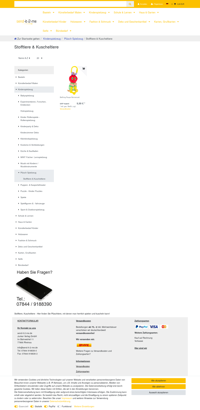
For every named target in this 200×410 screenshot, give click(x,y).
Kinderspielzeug (98, 12)
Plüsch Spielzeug (73, 38)
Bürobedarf (62, 30)
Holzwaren (76, 21)
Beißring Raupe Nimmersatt (70, 97)
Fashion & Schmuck (100, 21)
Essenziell (23, 406)
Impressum (67, 398)
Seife (46, 30)
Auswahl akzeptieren (158, 392)
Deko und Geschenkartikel (132, 21)
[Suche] (130, 4)
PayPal (52, 406)
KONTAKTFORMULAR (27, 320)
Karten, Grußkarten (165, 21)
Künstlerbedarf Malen (70, 12)
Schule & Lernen (123, 12)
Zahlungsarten (82, 371)
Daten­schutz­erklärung (60, 401)
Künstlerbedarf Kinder (54, 21)
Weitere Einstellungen (84, 406)
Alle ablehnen (158, 386)
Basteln (47, 12)
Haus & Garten (147, 12)
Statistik (38, 406)
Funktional (66, 406)
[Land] (167, 4)
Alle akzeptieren (158, 380)
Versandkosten (65, 109)
